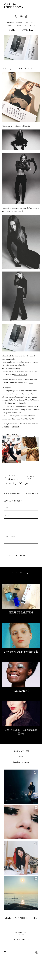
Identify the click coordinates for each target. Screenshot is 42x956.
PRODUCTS (11, 25)
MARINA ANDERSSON (14, 6)
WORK (32, 25)
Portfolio (21, 926)
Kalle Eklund (15, 356)
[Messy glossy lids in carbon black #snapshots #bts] (21, 822)
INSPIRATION (21, 22)
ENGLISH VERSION (10, 427)
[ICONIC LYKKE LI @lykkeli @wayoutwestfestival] (21, 787)
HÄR (31, 382)
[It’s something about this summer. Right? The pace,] (21, 893)
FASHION (10, 22)
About (21, 923)
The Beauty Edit (21, 932)
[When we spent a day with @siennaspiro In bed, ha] (21, 858)
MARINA (30, 22)
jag (7, 359)
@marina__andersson (21, 762)
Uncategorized (23, 25)
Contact (21, 934)
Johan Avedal (14, 208)
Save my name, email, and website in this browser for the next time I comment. (19, 529)
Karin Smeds (18, 211)
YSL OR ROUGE (20, 374)
